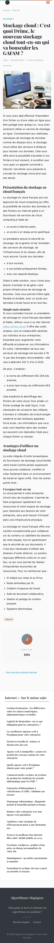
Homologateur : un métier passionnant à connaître (27, 860)
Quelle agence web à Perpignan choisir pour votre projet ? (23, 766)
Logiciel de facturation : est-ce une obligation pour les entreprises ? (25, 723)
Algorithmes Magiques (27, 898)
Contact (37, 922)
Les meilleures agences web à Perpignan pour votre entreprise (24, 733)
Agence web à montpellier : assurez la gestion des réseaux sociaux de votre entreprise (26, 755)
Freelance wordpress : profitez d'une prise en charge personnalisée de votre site (26, 848)
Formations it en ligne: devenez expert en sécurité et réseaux (27, 870)
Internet (16, 10)
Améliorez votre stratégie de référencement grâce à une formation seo (26, 825)
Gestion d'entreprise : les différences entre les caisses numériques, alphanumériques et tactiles (26, 711)
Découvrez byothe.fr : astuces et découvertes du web (23, 743)
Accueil (6, 10)
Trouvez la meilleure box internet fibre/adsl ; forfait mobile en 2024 (24, 836)
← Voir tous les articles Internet (20, 672)
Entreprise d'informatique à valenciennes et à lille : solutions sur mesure (26, 791)
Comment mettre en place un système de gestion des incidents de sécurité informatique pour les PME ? (26, 778)
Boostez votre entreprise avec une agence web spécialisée (24, 813)
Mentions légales (21, 922)
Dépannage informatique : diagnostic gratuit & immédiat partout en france (26, 803)
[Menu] (48, 2)
